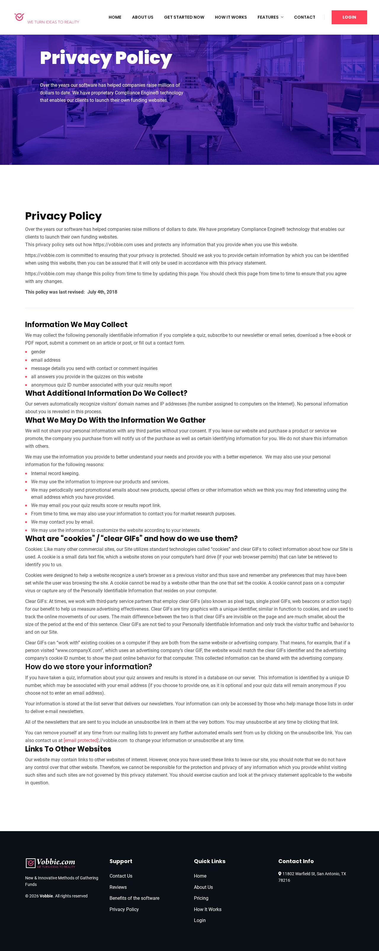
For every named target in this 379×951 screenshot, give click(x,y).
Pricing (201, 898)
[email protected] (81, 740)
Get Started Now (184, 17)
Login (349, 17)
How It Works (231, 17)
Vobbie (46, 896)
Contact (304, 17)
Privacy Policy (124, 909)
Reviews (118, 887)
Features (268, 17)
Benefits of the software (134, 898)
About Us (142, 17)
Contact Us (121, 876)
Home (115, 17)
